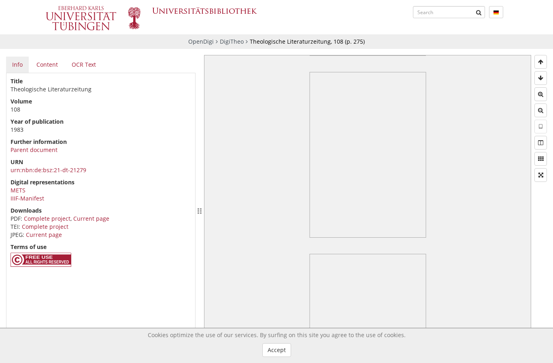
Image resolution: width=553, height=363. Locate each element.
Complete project (47, 218)
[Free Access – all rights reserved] (41, 264)
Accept (277, 350)
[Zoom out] (540, 110)
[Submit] (479, 12)
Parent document (34, 150)
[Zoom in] (540, 94)
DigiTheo (232, 41)
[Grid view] (540, 159)
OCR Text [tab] (84, 64)
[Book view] (540, 143)
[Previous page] (540, 62)
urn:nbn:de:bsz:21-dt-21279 (48, 170)
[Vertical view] (540, 126)
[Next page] (540, 78)
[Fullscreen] (540, 175)
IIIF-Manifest (27, 198)
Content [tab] (47, 64)
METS (18, 190)
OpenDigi (201, 41)
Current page (91, 218)
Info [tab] (17, 64)
